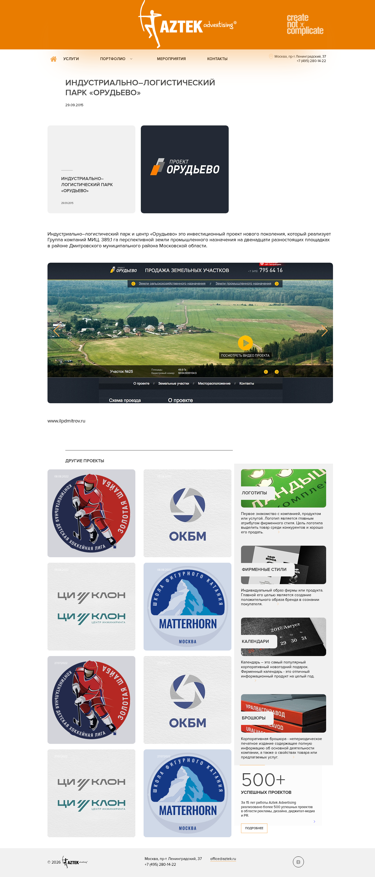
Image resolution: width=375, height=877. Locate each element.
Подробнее (254, 828)
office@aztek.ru (223, 858)
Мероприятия (171, 59)
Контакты (217, 59)
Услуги (71, 59)
